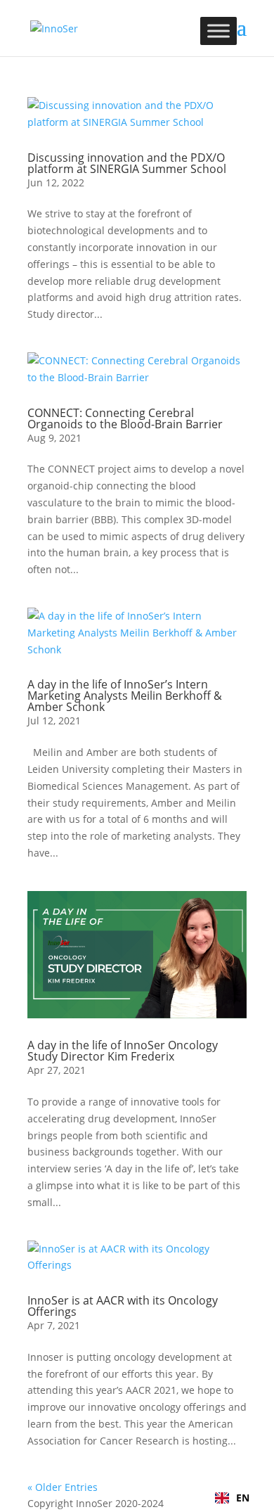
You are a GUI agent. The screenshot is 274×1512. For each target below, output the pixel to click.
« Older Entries (62, 1487)
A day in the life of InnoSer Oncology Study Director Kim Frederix (122, 1050)
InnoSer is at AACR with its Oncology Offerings (122, 1306)
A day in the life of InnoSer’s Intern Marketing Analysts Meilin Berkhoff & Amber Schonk (124, 696)
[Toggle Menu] (218, 30)
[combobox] (232, 1498)
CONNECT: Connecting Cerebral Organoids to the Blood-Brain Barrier (125, 418)
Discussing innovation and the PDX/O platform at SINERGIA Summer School (126, 163)
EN (242, 1497)
